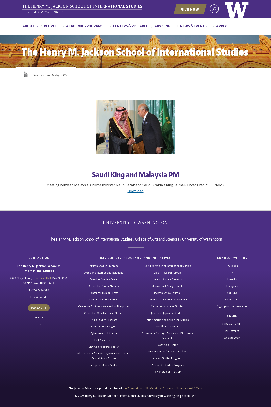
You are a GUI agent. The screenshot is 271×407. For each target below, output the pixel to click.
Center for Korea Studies (103, 299)
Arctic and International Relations (103, 272)
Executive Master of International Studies (167, 266)
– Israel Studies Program (167, 358)
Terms (38, 324)
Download (136, 191)
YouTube (232, 293)
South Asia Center (167, 345)
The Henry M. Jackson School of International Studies (90, 239)
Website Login (232, 337)
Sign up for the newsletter (232, 306)
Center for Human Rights (103, 293)
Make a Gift (39, 307)
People (50, 25)
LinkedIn (232, 279)
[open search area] (214, 8)
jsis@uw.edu (40, 297)
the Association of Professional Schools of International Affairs (162, 388)
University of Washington (237, 9)
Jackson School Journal (167, 293)
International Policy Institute (167, 286)
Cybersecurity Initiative (103, 333)
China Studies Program (103, 320)
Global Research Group (167, 272)
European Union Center (103, 365)
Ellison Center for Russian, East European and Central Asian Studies (103, 356)
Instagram (232, 286)
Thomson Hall (42, 278)
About (28, 25)
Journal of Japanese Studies (167, 313)
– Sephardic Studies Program (167, 365)
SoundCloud (232, 299)
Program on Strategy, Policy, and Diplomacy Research (167, 336)
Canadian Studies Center (103, 279)
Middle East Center (167, 326)
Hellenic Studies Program (167, 279)
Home (25, 74)
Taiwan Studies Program (167, 371)
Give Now (190, 9)
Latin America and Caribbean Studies (167, 320)
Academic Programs (84, 25)
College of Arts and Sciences (157, 239)
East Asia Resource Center (104, 346)
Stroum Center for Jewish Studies (167, 351)
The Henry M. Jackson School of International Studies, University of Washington (82, 9)
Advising (162, 25)
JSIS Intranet (232, 331)
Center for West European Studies (104, 313)
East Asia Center (103, 340)
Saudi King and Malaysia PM (50, 75)
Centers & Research (131, 25)
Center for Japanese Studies (167, 306)
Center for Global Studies (104, 286)
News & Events (193, 25)
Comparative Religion (103, 326)
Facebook (232, 266)
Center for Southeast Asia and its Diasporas (103, 306)
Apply (221, 25)
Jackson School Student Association (167, 299)
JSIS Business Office (232, 324)
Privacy (39, 317)
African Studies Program (104, 266)
